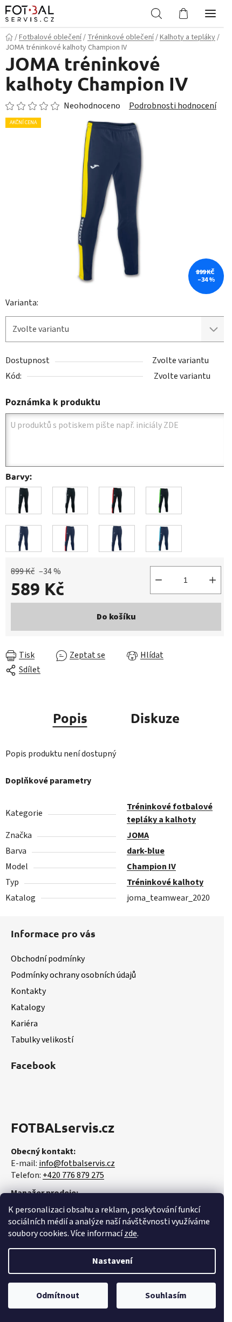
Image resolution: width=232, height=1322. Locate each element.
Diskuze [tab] (155, 718)
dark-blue (146, 851)
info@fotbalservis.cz (77, 1163)
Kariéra (24, 1024)
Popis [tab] (70, 718)
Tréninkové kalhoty (165, 882)
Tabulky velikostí (42, 1040)
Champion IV (151, 867)
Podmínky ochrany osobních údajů (73, 975)
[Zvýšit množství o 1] (212, 580)
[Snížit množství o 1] (159, 580)
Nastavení (112, 1261)
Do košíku (116, 617)
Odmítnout (57, 1295)
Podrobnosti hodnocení (172, 106)
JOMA (138, 835)
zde (130, 1233)
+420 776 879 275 (73, 1175)
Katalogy (28, 1007)
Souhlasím (166, 1295)
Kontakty (28, 991)
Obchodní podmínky (48, 959)
